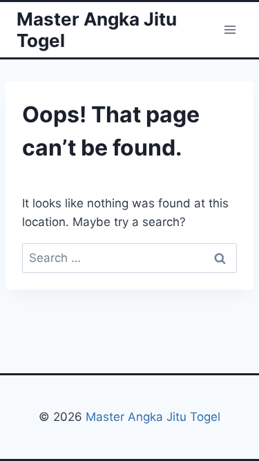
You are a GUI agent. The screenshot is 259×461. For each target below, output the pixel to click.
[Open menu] (229, 29)
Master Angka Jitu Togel (153, 417)
